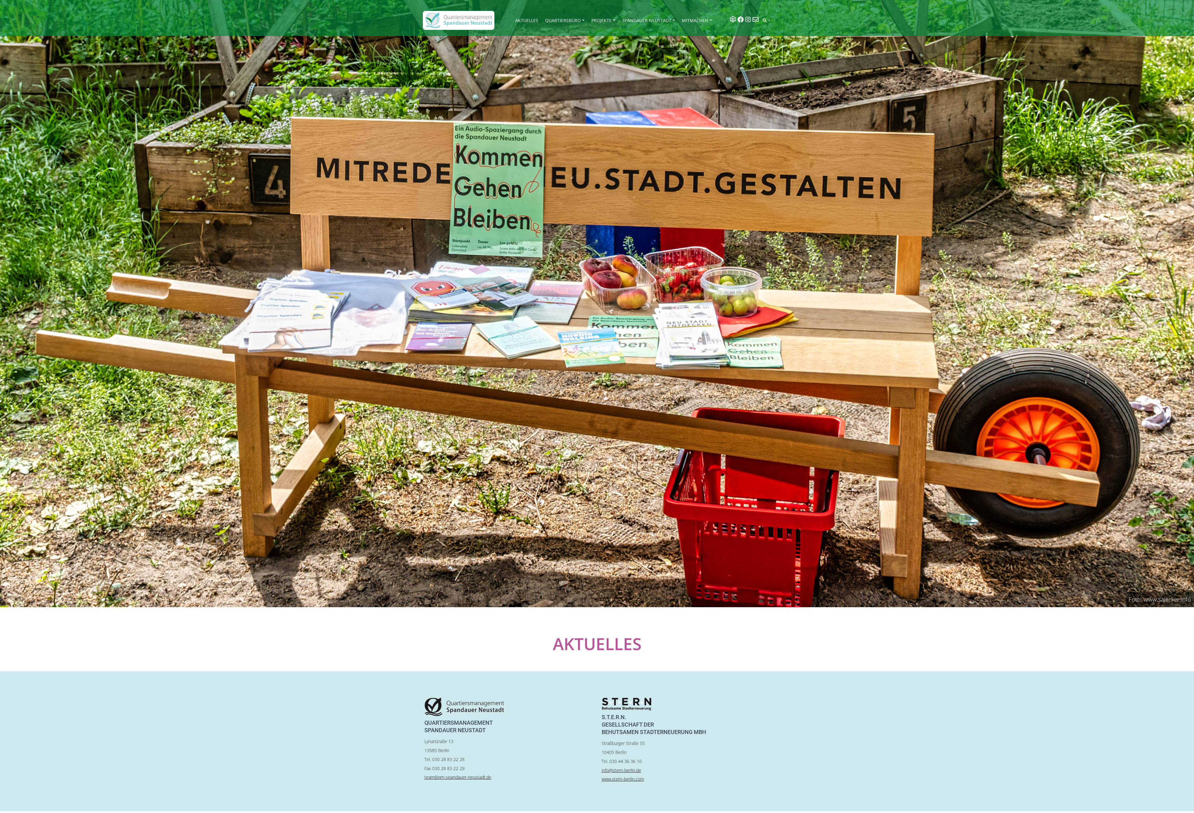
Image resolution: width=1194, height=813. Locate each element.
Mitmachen (695, 20)
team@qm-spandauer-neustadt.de (457, 777)
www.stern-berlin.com (623, 779)
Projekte (601, 20)
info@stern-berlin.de (621, 770)
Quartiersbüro (563, 20)
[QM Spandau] (458, 20)
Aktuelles (526, 20)
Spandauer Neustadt (646, 20)
